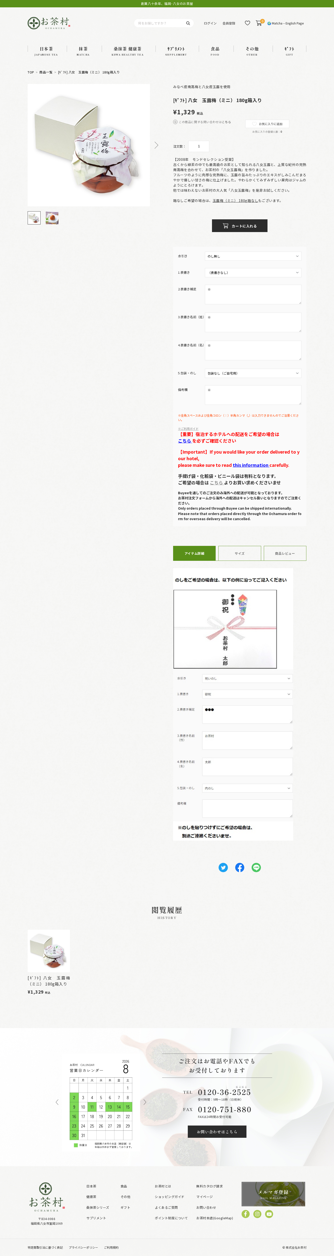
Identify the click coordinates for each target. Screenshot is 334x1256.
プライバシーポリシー (83, 1247)
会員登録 (229, 23)
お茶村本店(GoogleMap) (214, 1218)
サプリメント (96, 1218)
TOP (31, 72)
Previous (57, 1102)
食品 (124, 1186)
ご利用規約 (111, 1247)
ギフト (126, 1207)
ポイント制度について (171, 1218)
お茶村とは (163, 1186)
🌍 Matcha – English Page (285, 23)
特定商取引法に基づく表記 (45, 1247)
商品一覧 (46, 72)
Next (154, 145)
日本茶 (91, 1186)
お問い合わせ (206, 1207)
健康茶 (91, 1196)
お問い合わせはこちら (217, 1132)
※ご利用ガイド (188, 428)
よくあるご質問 (166, 1207)
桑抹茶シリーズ (97, 1207)
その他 (126, 1196)
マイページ (204, 1196)
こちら (226, 122)
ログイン (210, 23)
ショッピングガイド (170, 1196)
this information (251, 465)
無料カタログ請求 (209, 1186)
